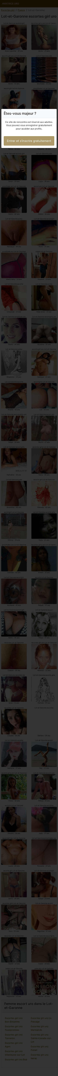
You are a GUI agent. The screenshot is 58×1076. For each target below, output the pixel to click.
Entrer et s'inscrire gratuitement (29, 141)
